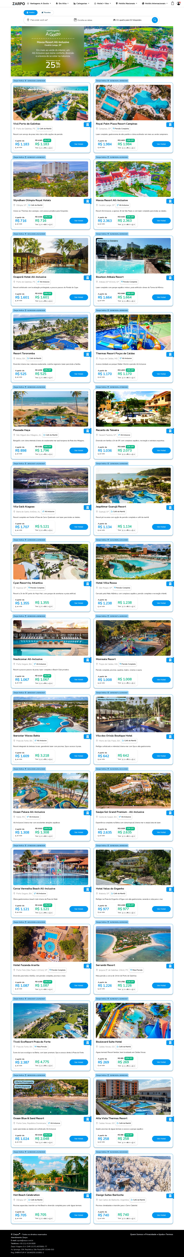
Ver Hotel (78, 144)
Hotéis (31, 12)
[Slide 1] (50, 117)
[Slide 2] (134, 882)
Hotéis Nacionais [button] (127, 3)
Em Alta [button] (63, 3)
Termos (169, 1234)
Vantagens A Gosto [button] (39, 3)
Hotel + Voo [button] (103, 3)
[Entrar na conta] (178, 3)
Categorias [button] (82, 3)
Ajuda (161, 1234)
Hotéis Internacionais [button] (155, 3)
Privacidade (150, 1234)
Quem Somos (136, 1234)
